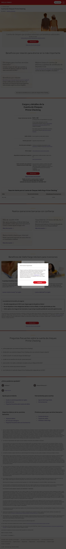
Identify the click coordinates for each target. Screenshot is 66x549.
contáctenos (36, 275)
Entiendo (39, 282)
